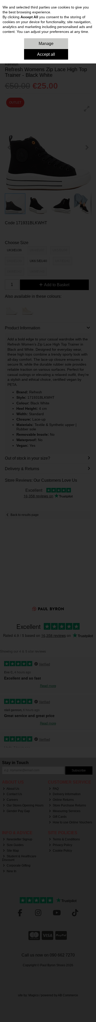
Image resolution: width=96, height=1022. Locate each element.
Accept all (46, 54)
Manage (46, 43)
